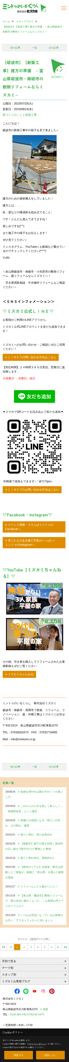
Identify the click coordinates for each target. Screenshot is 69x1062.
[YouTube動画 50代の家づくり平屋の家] (34, 634)
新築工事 (31, 114)
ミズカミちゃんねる (20, 674)
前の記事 (15, 47)
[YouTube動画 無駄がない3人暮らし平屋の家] (34, 598)
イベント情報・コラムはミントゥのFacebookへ (29, 526)
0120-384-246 (18, 1014)
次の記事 (54, 47)
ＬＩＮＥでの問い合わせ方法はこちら (32, 357)
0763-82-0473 (36, 1014)
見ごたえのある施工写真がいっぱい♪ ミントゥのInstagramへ (32, 542)
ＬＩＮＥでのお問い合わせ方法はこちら (33, 489)
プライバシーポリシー (37, 1043)
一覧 (34, 47)
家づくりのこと (12, 114)
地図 (45, 1009)
